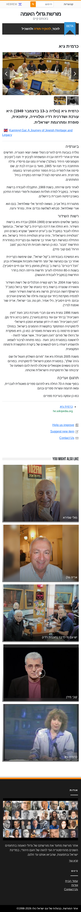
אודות (74, 885)
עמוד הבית (71, 881)
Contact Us (66, 437)
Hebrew (11, 4)
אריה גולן (71, 577)
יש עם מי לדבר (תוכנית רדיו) (59, 637)
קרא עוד (73, 860)
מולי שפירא (70, 517)
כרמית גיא (66, 406)
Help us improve (63, 425)
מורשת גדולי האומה (40, 14)
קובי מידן (71, 697)
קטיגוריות (68, 4)
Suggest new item (62, 431)
